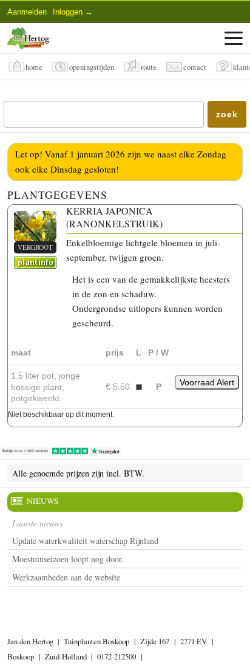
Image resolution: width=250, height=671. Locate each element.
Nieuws (43, 500)
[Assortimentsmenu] (234, 38)
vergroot (35, 247)
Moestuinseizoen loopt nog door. (68, 559)
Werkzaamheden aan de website (66, 577)
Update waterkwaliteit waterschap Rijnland (85, 540)
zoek (226, 114)
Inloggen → (73, 11)
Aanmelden (27, 11)
